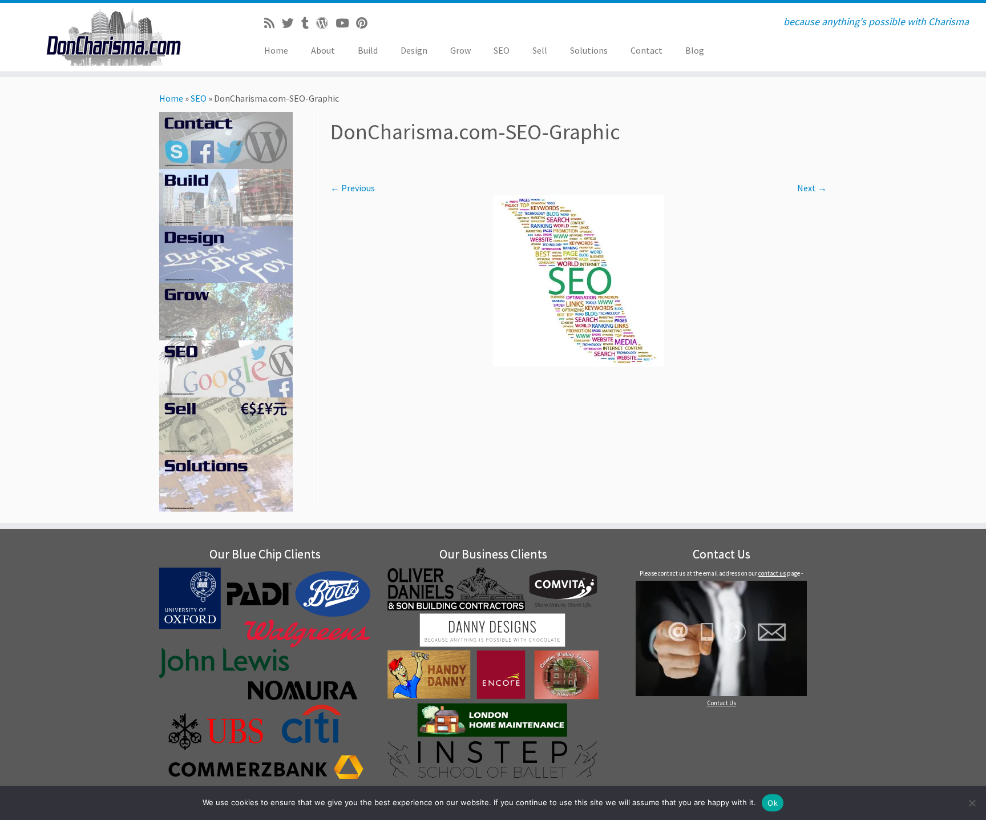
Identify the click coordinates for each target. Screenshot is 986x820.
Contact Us (721, 703)
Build (368, 50)
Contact (646, 50)
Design (414, 50)
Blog (694, 50)
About (323, 50)
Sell (539, 50)
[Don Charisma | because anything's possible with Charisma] (114, 37)
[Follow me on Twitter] (291, 23)
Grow (460, 50)
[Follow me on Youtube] (346, 23)
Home (276, 50)
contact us (772, 573)
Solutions (589, 50)
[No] (971, 803)
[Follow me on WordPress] (326, 23)
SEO (502, 50)
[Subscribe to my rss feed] (273, 23)
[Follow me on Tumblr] (308, 23)
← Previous (352, 188)
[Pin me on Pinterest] (365, 23)
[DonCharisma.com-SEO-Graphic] (578, 280)
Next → (812, 188)
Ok (772, 802)
